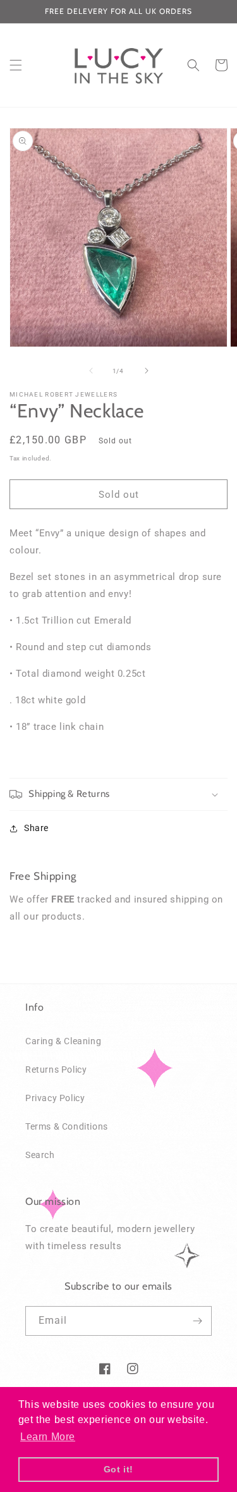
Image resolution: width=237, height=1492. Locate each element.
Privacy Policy (55, 1098)
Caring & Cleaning (63, 1041)
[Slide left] (91, 371)
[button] (16, 65)
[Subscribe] (197, 1321)
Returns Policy (56, 1069)
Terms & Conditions (66, 1126)
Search (40, 1155)
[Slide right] (147, 371)
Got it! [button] (118, 1469)
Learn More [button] (47, 1436)
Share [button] (36, 828)
